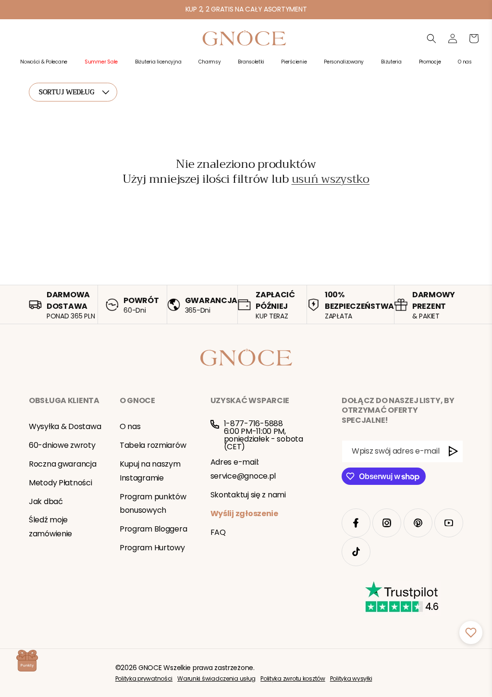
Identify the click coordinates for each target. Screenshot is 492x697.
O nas (130, 426)
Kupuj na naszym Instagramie (150, 470)
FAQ (218, 532)
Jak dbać (46, 501)
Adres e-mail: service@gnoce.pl (243, 469)
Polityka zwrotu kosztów (292, 678)
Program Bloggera (153, 528)
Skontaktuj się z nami (248, 494)
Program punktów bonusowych (153, 503)
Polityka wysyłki (351, 678)
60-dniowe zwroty (62, 445)
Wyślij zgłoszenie (244, 513)
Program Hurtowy (152, 547)
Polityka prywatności (143, 678)
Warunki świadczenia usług (216, 678)
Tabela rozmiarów (153, 445)
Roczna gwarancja (63, 463)
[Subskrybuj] (453, 451)
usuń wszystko (330, 179)
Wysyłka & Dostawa (65, 426)
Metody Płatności (60, 482)
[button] (43, 67)
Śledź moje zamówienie (50, 526)
